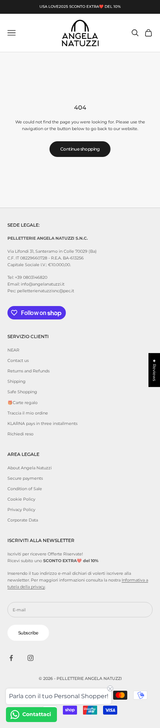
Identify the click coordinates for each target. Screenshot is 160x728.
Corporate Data (22, 520)
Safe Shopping (22, 391)
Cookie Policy (21, 499)
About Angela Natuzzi (29, 467)
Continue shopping (80, 149)
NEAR (13, 350)
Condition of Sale (24, 488)
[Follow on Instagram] (30, 658)
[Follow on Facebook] (11, 658)
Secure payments (25, 478)
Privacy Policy (21, 509)
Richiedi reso (20, 434)
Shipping (16, 381)
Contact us (18, 360)
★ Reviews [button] (154, 370)
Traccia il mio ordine (27, 413)
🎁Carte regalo (22, 402)
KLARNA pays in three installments (42, 423)
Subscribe (28, 633)
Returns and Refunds (28, 371)
